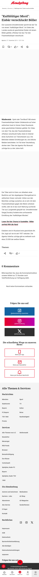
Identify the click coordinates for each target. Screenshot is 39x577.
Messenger (5, 441)
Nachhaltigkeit (24, 417)
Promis (4, 421)
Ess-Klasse (5, 458)
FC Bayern (5, 412)
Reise (21, 412)
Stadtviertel (6, 404)
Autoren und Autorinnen (10, 492)
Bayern (4, 408)
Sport (21, 399)
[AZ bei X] (32, 522)
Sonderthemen (24, 505)
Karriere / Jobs (7, 496)
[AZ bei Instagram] (26, 522)
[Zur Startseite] (19, 4)
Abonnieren (6, 500)
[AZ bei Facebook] (21, 522)
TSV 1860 (5, 417)
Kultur (22, 408)
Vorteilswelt (6, 463)
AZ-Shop (22, 496)
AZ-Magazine (24, 500)
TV (20, 404)
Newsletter (5, 437)
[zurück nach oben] (20, 562)
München (5, 399)
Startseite (4, 8)
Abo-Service (6, 505)
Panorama (10, 8)
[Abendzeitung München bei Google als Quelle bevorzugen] (27, 47)
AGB (3, 533)
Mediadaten (24, 492)
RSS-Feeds (5, 445)
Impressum (5, 528)
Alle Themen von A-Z (9, 432)
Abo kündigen (6, 546)
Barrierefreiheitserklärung (10, 541)
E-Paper (4, 509)
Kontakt (4, 513)
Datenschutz (6, 537)
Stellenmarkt (24, 432)
